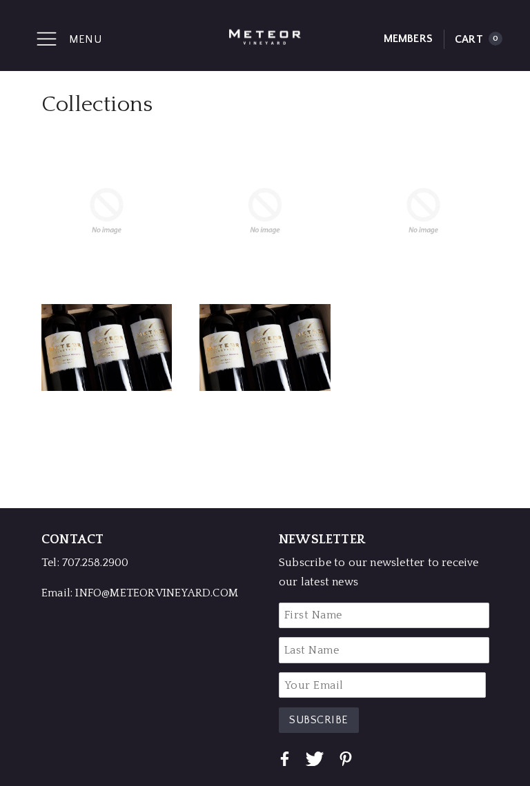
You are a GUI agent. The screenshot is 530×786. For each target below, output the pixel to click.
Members (408, 38)
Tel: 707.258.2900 (84, 562)
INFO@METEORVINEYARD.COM (156, 593)
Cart (476, 39)
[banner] (265, 35)
